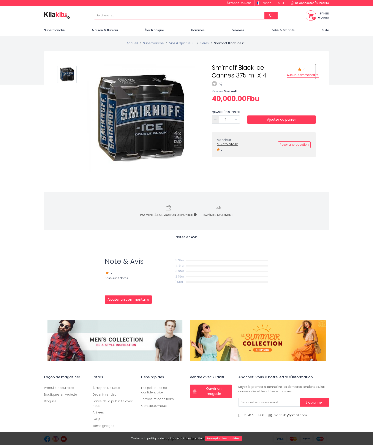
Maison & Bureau (105, 30)
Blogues (50, 401)
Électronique (154, 30)
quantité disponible (226, 112)
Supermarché (54, 30)
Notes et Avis (186, 237)
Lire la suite (194, 438)
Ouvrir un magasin (213, 391)
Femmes (238, 30)
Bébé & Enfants (283, 30)
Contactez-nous (154, 406)
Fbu (281, 3)
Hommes (198, 30)
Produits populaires (59, 388)
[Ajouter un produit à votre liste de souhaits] (214, 83)
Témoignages (103, 426)
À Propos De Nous (106, 388)
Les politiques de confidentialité (154, 390)
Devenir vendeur (105, 394)
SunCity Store (227, 144)
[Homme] (115, 340)
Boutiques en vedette (60, 394)
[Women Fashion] (258, 340)
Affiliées (98, 412)
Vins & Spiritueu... (181, 43)
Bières (204, 43)
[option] (141, 118)
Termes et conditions (157, 399)
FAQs (96, 419)
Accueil (132, 43)
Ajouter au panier (281, 119)
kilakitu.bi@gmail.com (290, 415)
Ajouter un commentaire (128, 299)
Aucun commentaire (303, 75)
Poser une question (294, 144)
